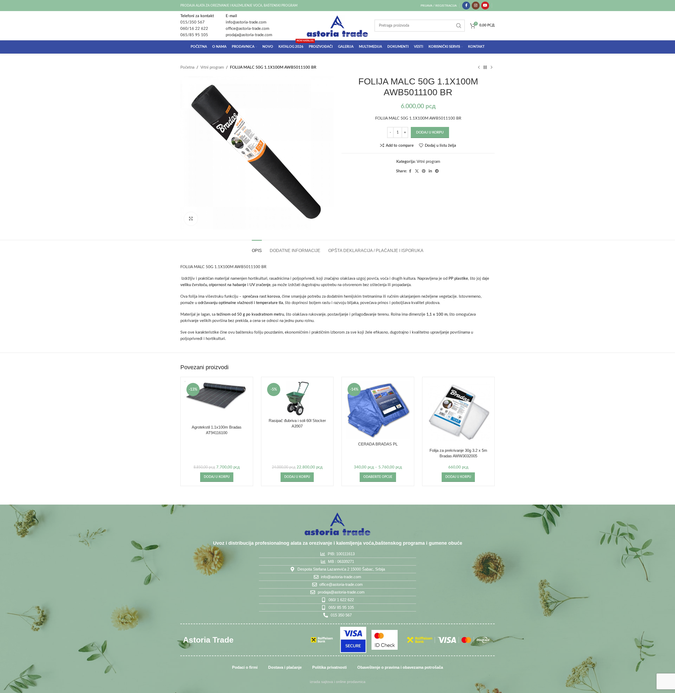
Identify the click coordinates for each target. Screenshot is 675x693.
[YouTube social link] (485, 6)
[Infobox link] (197, 25)
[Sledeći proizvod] (491, 67)
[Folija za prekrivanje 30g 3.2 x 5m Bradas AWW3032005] (458, 413)
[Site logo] (337, 25)
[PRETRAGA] (459, 26)
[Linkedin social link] (430, 171)
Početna (187, 67)
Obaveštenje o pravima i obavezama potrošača (400, 667)
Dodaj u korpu (430, 132)
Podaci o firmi (245, 667)
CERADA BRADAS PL (378, 444)
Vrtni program (212, 67)
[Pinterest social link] (423, 171)
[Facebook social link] (466, 6)
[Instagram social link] (476, 6)
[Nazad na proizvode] (485, 67)
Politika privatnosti (329, 667)
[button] (216, 477)
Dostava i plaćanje (285, 667)
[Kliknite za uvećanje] (190, 218)
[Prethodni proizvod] (479, 67)
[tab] (257, 248)
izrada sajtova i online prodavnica (337, 682)
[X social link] (416, 171)
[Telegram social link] (436, 171)
